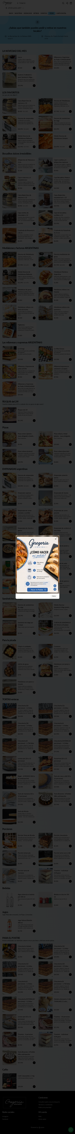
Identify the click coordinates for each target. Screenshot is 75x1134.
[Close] (57, 537)
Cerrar (54, 596)
